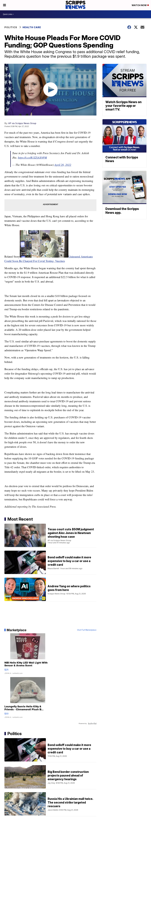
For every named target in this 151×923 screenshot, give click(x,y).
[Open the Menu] (4, 5)
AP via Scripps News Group (22, 123)
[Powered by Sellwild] (92, 724)
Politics (10, 27)
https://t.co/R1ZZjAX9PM (32, 157)
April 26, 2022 (62, 165)
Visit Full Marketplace (86, 630)
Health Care (32, 27)
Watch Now (139, 5)
